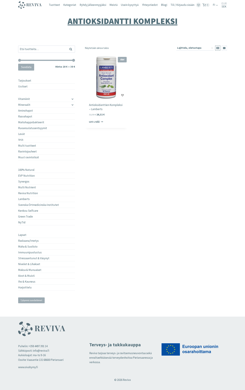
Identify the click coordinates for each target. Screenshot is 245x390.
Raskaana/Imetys (28, 241)
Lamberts (24, 199)
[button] (114, 95)
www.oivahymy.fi (28, 367)
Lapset (22, 235)
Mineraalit (24, 105)
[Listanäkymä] (224, 48)
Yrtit (20, 140)
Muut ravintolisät (28, 157)
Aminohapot (25, 110)
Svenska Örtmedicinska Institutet (38, 205)
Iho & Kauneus (26, 281)
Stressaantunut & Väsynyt (33, 258)
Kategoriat (69, 5)
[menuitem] (215, 5)
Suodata (26, 67)
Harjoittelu (25, 287)
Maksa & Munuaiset (29, 270)
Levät (21, 134)
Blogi (164, 5)
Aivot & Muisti (26, 276)
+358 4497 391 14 (38, 346)
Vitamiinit (24, 99)
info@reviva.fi (41, 350)
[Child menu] (72, 99)
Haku (72, 49)
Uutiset (23, 86)
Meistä (114, 5)
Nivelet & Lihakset (29, 264)
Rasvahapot (25, 116)
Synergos (23, 181)
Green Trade (25, 216)
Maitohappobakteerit (31, 122)
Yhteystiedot (150, 5)
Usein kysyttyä (129, 5)
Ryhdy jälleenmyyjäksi (93, 5)
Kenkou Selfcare (28, 211)
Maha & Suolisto (28, 246)
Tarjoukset (24, 80)
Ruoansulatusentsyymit (32, 128)
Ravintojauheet (27, 151)
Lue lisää (94, 121)
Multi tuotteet (27, 145)
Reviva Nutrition (28, 193)
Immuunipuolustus (30, 252)
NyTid (22, 222)
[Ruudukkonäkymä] (217, 48)
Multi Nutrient (27, 187)
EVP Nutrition (26, 175)
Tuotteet (54, 5)
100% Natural (26, 170)
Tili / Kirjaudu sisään (182, 5)
